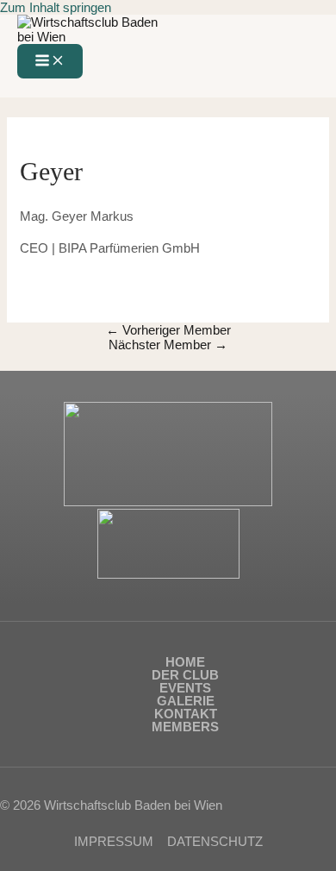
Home (185, 661)
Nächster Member (168, 344)
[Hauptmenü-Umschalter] (50, 61)
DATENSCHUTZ (215, 841)
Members (185, 726)
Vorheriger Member (168, 330)
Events (185, 687)
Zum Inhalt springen (55, 7)
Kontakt (185, 713)
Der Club (185, 674)
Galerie (186, 700)
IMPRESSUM (113, 841)
